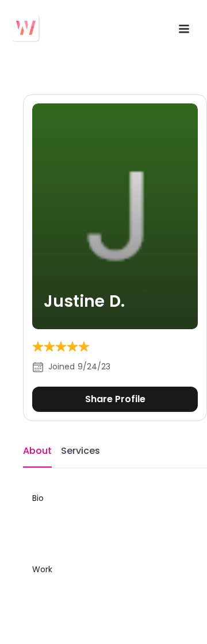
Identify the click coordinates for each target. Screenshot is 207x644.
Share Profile (115, 399)
